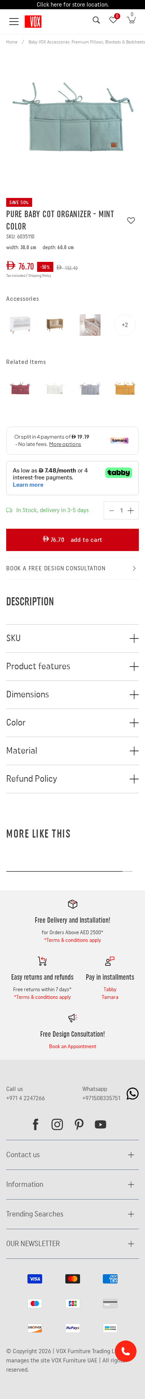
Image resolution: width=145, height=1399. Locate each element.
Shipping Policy (39, 276)
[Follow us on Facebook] (35, 1124)
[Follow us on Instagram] (57, 1124)
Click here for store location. (73, 5)
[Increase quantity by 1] (131, 510)
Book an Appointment (72, 1046)
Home (11, 42)
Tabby (110, 989)
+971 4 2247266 (25, 1098)
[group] (72, 117)
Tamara (110, 997)
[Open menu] (14, 21)
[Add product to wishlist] (131, 220)
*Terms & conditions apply (72, 940)
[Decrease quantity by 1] (112, 510)
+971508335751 (101, 1098)
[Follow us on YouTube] (100, 1124)
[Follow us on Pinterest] (79, 1124)
